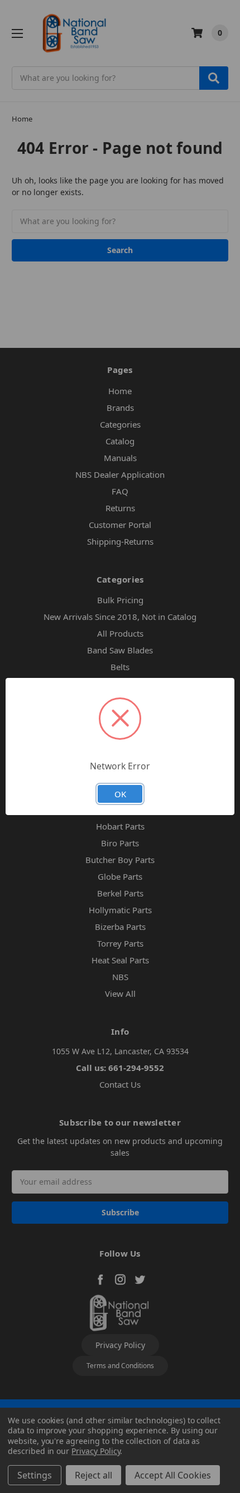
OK (120, 793)
